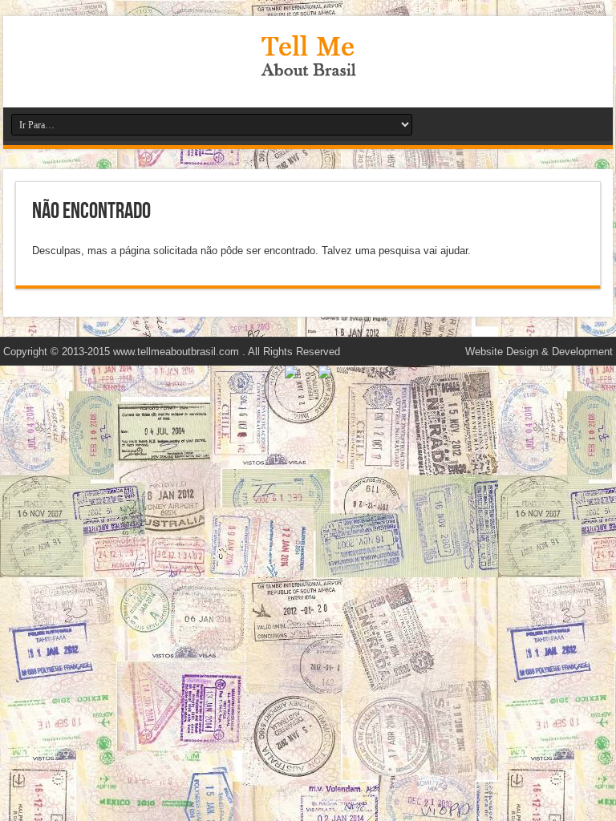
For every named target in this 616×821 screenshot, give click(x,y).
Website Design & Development (539, 352)
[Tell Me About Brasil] (308, 67)
